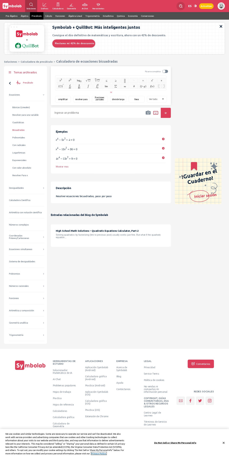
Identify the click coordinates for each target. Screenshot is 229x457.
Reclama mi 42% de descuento (74, 43)
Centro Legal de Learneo (152, 414)
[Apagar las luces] (195, 6)
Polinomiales (18, 137)
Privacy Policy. (98, 453)
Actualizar (206, 6)
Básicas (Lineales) (21, 107)
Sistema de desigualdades (22, 261)
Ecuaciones (14, 95)
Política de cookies (154, 380)
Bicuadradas (18, 130)
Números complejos (19, 224)
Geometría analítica (18, 323)
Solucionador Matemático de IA (62, 371)
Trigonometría (16, 335)
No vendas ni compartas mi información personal (155, 389)
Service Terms (151, 373)
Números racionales (19, 286)
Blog (118, 376)
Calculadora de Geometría (61, 425)
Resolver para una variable (25, 115)
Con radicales (19, 145)
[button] (148, 115)
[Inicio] (30, 370)
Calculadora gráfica (63, 417)
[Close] (223, 442)
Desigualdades (16, 188)
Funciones (14, 298)
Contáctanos (123, 389)
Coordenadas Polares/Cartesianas (19, 236)
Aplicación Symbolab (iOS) (96, 393)
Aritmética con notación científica (25, 212)
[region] (114, 443)
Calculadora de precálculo (37, 61)
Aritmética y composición (21, 310)
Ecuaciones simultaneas (20, 249)
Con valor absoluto (21, 168)
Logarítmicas (18, 152)
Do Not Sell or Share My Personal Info (175, 442)
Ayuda (119, 382)
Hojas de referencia (63, 404)
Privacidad (149, 367)
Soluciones (10, 61)
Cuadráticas (18, 122)
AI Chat (57, 379)
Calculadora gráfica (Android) (96, 377)
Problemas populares (64, 385)
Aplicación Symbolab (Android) (96, 368)
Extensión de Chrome (96, 416)
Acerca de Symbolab (121, 368)
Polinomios (14, 273)
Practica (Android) (95, 385)
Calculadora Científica (19, 200)
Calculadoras (60, 410)
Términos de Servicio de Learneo (155, 423)
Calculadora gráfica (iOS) (96, 402)
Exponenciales (19, 160)
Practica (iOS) (92, 410)
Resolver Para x (20, 175)
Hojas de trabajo (62, 392)
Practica (57, 398)
